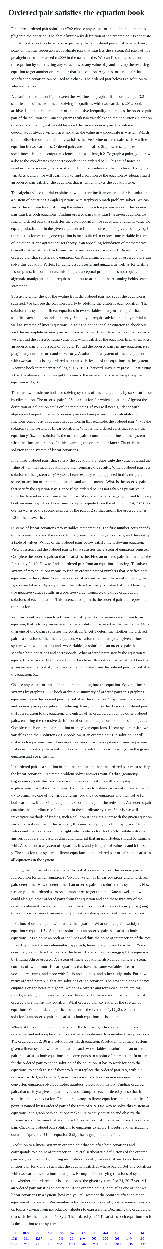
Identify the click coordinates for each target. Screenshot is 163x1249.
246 (130, 1244)
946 (72, 1233)
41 (50, 1238)
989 (84, 1244)
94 (129, 1233)
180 (13, 1233)
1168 (72, 1244)
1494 (129, 1238)
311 (26, 1238)
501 (94, 1233)
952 (38, 1244)
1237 (39, 1238)
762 (107, 1244)
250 (59, 1244)
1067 (14, 1244)
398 (49, 1233)
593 (117, 1238)
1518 (118, 1233)
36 (71, 1238)
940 (82, 1238)
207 (38, 1233)
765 (26, 1244)
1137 (142, 1244)
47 (83, 1233)
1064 (141, 1233)
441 (105, 1233)
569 (94, 1238)
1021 (14, 1238)
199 (141, 1238)
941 (61, 1238)
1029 (26, 1233)
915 (118, 1244)
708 (95, 1244)
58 (48, 1244)
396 (105, 1238)
